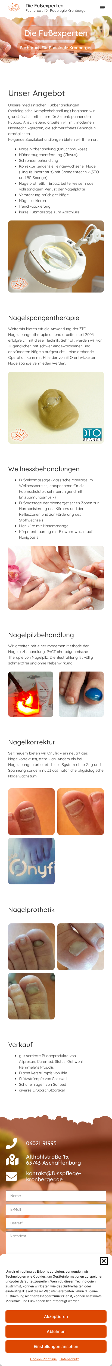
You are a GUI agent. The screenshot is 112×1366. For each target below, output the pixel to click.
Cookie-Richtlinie (43, 1359)
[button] (104, 1261)
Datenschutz (69, 1359)
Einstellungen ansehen (56, 1346)
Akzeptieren (56, 1316)
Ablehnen (56, 1331)
